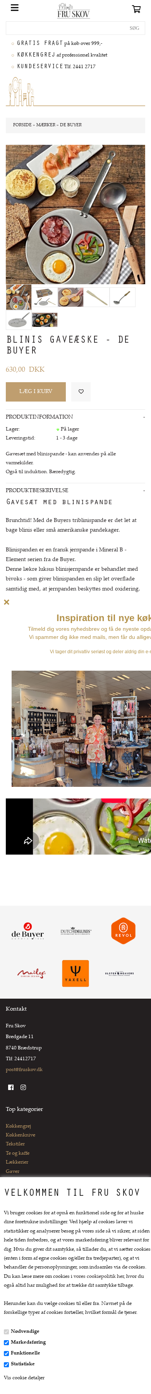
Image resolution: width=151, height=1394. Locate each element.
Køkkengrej (18, 1126)
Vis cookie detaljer (24, 1378)
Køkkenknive (20, 1135)
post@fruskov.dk (24, 1070)
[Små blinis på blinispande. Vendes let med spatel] (71, 297)
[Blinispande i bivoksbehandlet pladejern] (19, 320)
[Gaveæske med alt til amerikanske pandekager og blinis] (45, 297)
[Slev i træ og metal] (123, 297)
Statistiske (23, 1364)
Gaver (12, 1171)
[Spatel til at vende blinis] (97, 297)
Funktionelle (25, 1353)
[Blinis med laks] (45, 319)
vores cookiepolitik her (99, 1276)
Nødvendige (25, 1331)
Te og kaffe (17, 1153)
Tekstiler (15, 1144)
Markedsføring (28, 1342)
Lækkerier (17, 1162)
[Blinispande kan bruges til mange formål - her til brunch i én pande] (19, 297)
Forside (22, 125)
